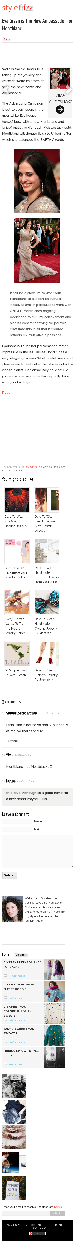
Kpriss (58, 1207)
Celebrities (45, 466)
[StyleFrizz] (17, 13)
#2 (3, 755)
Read (6, 393)
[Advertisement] (37, 55)
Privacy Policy (38, 1227)
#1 (3, 713)
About (63, 1225)
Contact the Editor (44, 1225)
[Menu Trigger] (65, 11)
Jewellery (59, 466)
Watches (17, 470)
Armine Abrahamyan (21, 712)
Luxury (6, 470)
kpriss (33, 466)
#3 (3, 781)
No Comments (17, 975)
